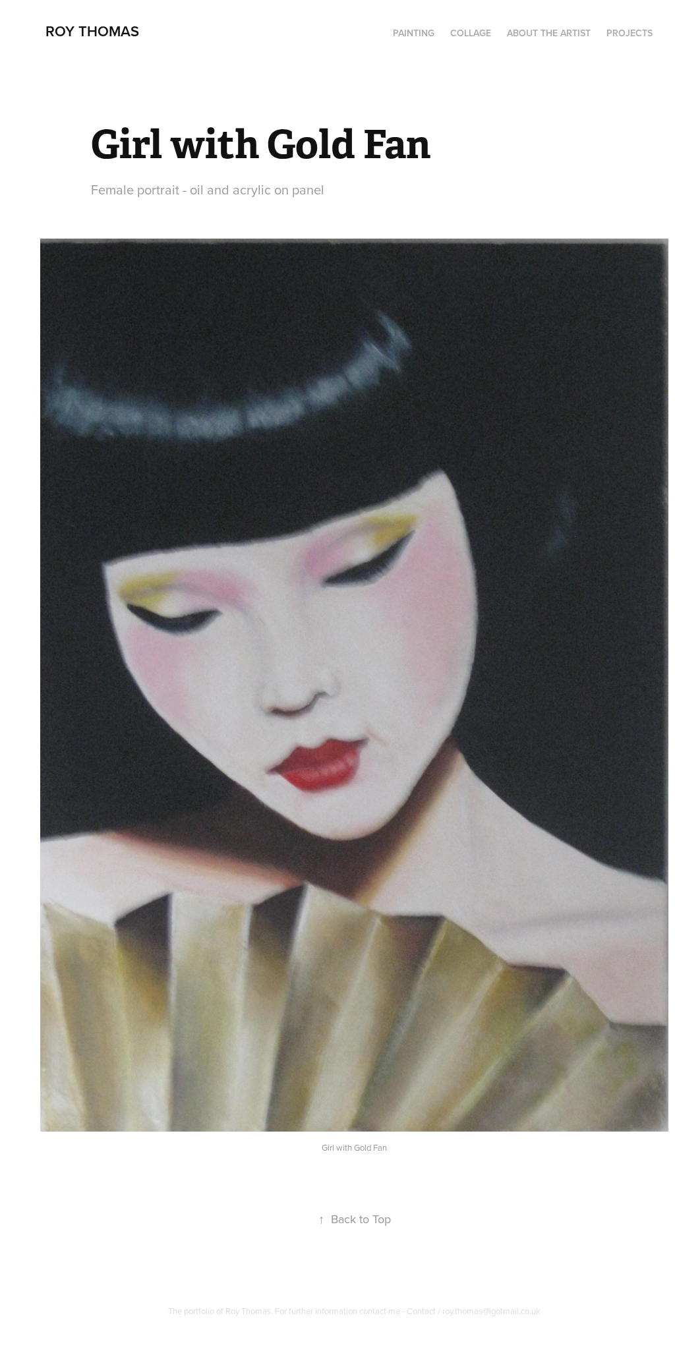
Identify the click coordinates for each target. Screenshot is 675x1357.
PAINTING (413, 33)
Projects (629, 33)
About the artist (549, 33)
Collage (470, 33)
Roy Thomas (92, 31)
